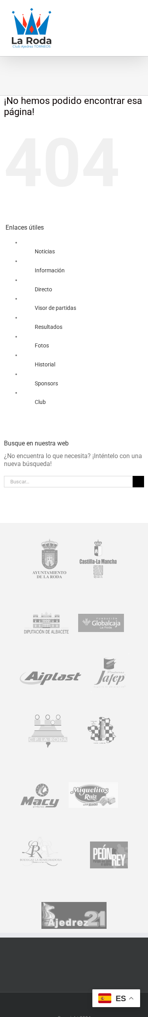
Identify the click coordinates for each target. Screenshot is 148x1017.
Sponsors (46, 383)
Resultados (48, 327)
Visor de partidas (55, 308)
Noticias (45, 251)
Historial (45, 364)
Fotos (42, 345)
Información (50, 270)
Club (40, 402)
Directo (43, 289)
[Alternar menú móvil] (133, 12)
